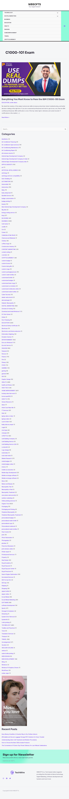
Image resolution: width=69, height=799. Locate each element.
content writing (6, 252)
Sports (3, 608)
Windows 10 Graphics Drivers (10, 667)
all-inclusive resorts (7, 153)
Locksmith (5, 447)
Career (4, 232)
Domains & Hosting (7, 308)
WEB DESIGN (6, 656)
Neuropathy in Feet (7, 489)
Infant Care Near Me (7, 407)
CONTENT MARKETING (9, 249)
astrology (4, 173)
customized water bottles (9, 291)
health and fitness (7, 385)
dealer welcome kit (7, 297)
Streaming (4, 614)
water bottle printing (7, 653)
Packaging (5, 506)
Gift (3, 376)
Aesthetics (5, 139)
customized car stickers (9, 286)
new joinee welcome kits (9, 495)
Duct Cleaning (6, 320)
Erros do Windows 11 (7, 342)
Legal (3, 427)
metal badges (6, 461)
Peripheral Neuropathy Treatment (11, 515)
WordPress (5, 670)
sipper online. (5, 594)
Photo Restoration (7, 537)
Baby (3, 190)
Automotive (5, 187)
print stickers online (7, 549)
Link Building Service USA (9, 444)
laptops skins (5, 419)
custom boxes (6, 263)
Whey (3, 662)
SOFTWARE (5, 602)
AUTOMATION (6, 181)
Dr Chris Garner (6, 314)
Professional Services (8, 554)
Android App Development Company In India (14, 159)
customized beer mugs (8, 283)
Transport (4, 636)
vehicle (4, 650)
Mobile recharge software (9, 475)
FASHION (6, 29)
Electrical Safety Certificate (10, 325)
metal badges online (7, 464)
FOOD (3, 365)
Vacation (4, 645)
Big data (4, 210)
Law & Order (5, 421)
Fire (3, 359)
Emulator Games (6, 337)
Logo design (5, 450)
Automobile (5, 184)
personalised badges (8, 518)
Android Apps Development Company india (14, 161)
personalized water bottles (9, 529)
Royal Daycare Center (8, 568)
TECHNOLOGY (8, 12)
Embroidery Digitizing (8, 334)
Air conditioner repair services (10, 145)
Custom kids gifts (7, 266)
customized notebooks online (10, 289)
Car (3, 229)
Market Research (7, 458)
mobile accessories (7, 470)
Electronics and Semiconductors (11, 331)
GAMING (4, 368)
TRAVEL (6, 36)
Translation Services (7, 633)
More (3, 481)
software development (8, 605)
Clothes (4, 241)
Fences (4, 354)
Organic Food (5, 503)
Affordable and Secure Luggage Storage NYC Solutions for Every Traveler (23, 737)
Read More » (5, 117)
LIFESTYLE (5, 436)
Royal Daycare (6, 566)
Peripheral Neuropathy (8, 512)
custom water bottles (8, 274)
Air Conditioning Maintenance (10, 147)
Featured (4, 351)
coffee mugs (5, 243)
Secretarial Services (7, 577)
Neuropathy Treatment (8, 492)
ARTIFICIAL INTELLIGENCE (10, 170)
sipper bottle (5, 591)
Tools (3, 631)
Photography (5, 540)
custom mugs (6, 269)
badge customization (8, 198)
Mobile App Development (9, 472)
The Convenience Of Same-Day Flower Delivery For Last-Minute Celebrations (24, 745)
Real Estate (5, 560)
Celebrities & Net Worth (8, 235)
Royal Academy (6, 563)
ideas (3, 405)
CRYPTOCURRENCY (10, 39)
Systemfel (5, 619)
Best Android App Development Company (14, 207)
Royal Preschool (6, 571)
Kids (3, 413)
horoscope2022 (6, 396)
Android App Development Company (12, 156)
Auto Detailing (6, 178)
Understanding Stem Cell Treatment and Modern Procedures (19, 740)
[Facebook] (6, 778)
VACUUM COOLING (7, 648)
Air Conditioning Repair (8, 150)
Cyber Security (6, 294)
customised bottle (7, 277)
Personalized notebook (8, 526)
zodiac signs (5, 673)
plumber (4, 543)
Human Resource (7, 402)
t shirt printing (5, 622)
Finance (4, 356)
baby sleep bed (6, 193)
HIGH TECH (5, 388)
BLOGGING (5, 218)
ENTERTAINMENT (7, 340)
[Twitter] (10, 778)
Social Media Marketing (8, 600)
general (4, 373)
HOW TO (4, 399)
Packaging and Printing (8, 509)
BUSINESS (7, 19)
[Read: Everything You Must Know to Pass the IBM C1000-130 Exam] (31, 79)
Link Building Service (8, 441)
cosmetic (4, 255)
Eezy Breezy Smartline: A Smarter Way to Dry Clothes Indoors (19, 734)
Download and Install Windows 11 (11, 311)
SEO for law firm (6, 580)
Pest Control (5, 532)
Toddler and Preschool (8, 628)
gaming (4, 371)
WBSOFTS (34, 4)
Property (4, 557)
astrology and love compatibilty (11, 176)
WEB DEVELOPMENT (8, 659)
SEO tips (4, 583)
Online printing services (8, 501)
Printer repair (5, 551)
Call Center (5, 224)
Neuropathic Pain (7, 487)
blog (3, 215)
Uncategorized (6, 642)
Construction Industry (8, 246)
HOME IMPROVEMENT (10, 32)
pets (3, 534)
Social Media (5, 597)
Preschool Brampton (8, 546)
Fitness (4, 362)
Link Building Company (8, 438)
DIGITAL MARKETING (10, 16)
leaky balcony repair (7, 424)
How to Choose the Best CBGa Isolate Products (16, 742)
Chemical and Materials (8, 238)
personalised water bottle (9, 520)
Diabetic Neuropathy (8, 303)
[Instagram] (3, 778)
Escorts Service (6, 345)
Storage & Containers (8, 611)
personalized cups (7, 523)
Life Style (4, 430)
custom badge (6, 260)
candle (4, 227)
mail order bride (6, 455)
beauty (4, 204)
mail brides (5, 453)
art (2, 167)
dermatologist (6, 300)
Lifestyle (4, 433)
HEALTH (6, 26)
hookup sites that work (8, 393)
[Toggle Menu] (57, 13)
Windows (4, 665)
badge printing (6, 201)
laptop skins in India (7, 416)
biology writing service (8, 212)
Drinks (3, 317)
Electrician (5, 328)
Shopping (4, 588)
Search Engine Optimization (9, 574)
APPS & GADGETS (7, 164)
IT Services (5, 410)
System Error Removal (8, 616)
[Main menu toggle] (64, 26)
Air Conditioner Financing (9, 142)
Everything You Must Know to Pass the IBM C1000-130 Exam (33, 99)
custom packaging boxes (9, 272)
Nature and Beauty (7, 484)
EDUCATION (7, 22)
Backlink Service (6, 195)
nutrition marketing (7, 498)
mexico (4, 467)
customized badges (7, 280)
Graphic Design (6, 379)
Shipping (4, 585)
